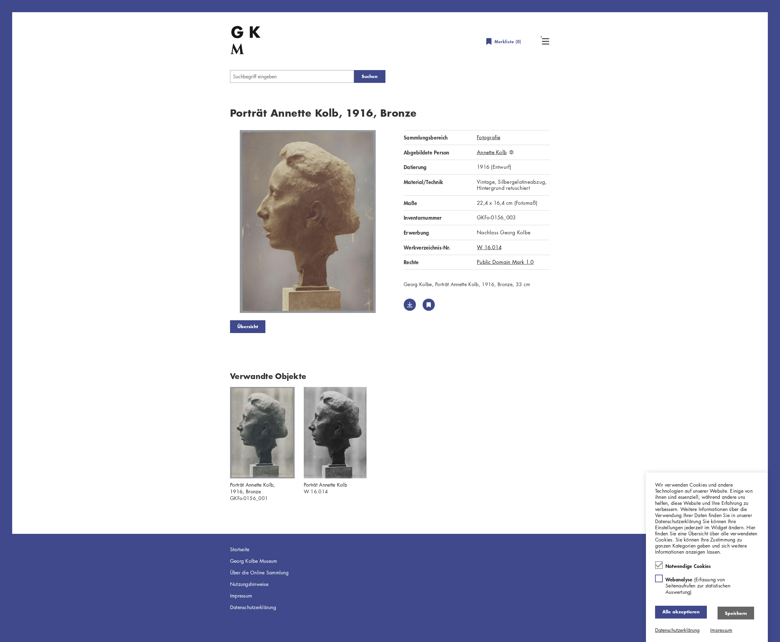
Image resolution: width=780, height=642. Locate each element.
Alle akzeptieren (681, 611)
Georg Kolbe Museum (253, 561)
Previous (220, 222)
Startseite (240, 549)
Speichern (736, 613)
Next (394, 222)
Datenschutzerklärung (253, 607)
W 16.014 (489, 247)
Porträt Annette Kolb (325, 484)
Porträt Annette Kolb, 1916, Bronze (252, 488)
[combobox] (292, 76)
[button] (545, 41)
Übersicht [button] (247, 326)
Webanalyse (697, 585)
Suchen (370, 76)
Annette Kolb (492, 152)
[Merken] (429, 305)
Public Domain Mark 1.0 (505, 261)
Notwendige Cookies (688, 565)
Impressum (241, 595)
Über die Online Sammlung (259, 572)
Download (410, 305)
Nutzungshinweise (249, 584)
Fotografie (489, 137)
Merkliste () (508, 41)
